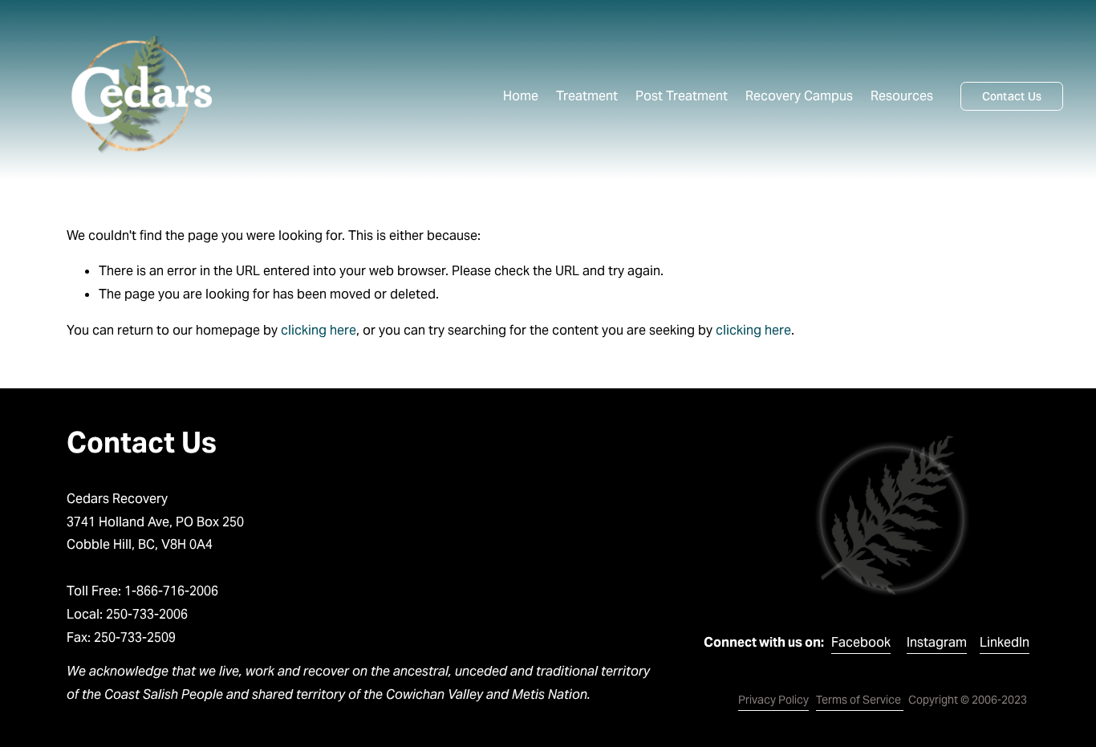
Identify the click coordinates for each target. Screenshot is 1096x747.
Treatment (587, 95)
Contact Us (1012, 96)
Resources (902, 95)
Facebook (861, 642)
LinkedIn (1004, 642)
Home (520, 95)
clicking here (318, 330)
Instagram (937, 642)
